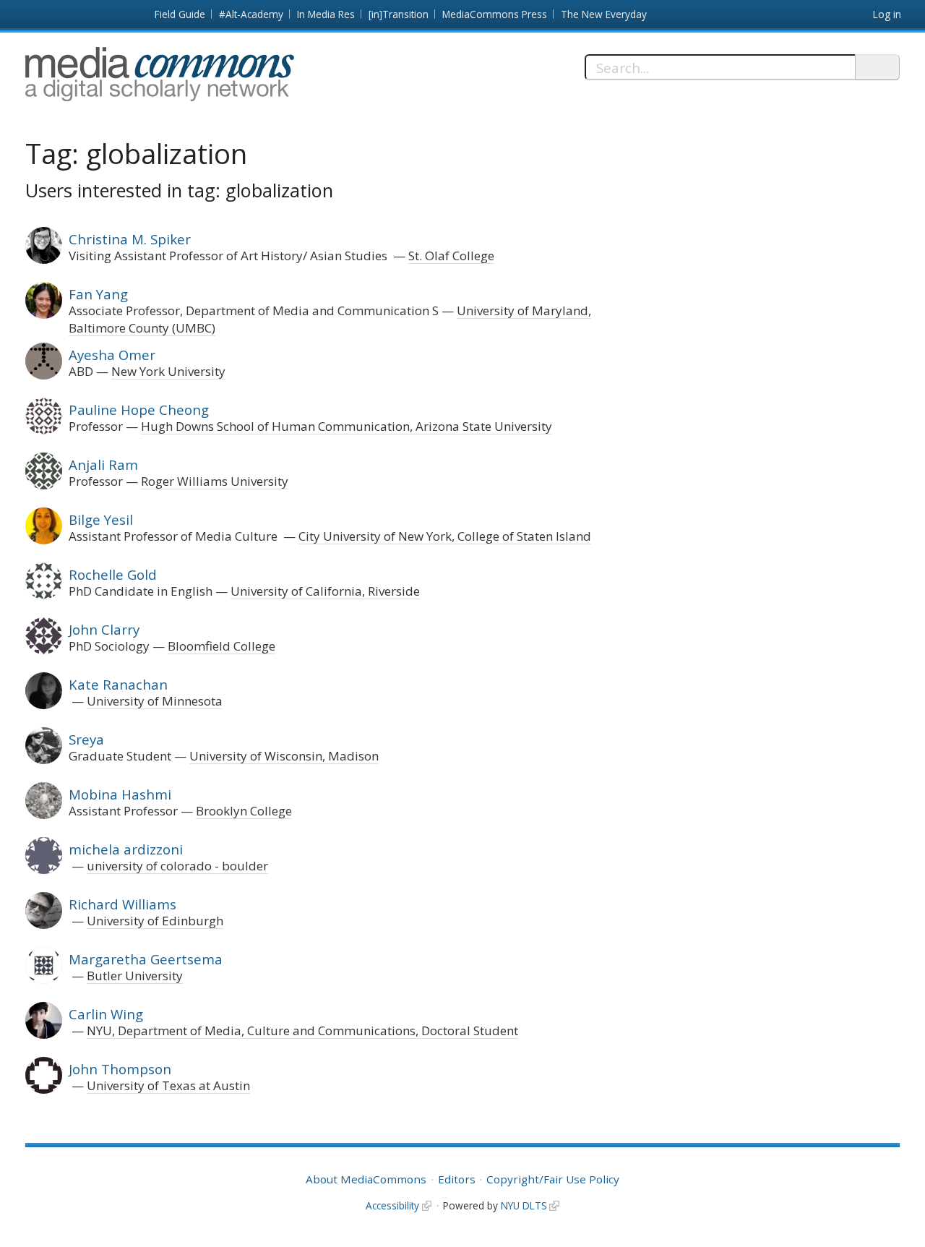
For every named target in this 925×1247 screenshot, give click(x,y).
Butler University (135, 975)
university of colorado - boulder (177, 865)
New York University (168, 371)
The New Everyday (604, 14)
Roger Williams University (214, 481)
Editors (457, 1179)
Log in (887, 14)
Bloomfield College (221, 646)
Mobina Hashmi (120, 794)
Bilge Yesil (101, 519)
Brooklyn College (244, 810)
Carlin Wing (106, 1014)
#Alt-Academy (251, 14)
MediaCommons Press (494, 14)
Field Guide (180, 14)
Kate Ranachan (118, 684)
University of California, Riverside (325, 591)
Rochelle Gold (113, 574)
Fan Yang (98, 294)
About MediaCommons (366, 1179)
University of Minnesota (155, 701)
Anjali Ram (103, 464)
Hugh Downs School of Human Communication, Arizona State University (346, 426)
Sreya (86, 739)
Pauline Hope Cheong (139, 409)
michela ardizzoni (126, 849)
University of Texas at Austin (168, 1085)
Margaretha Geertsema (146, 959)
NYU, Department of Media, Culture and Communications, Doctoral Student (302, 1030)
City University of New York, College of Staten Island (444, 536)
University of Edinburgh (155, 920)
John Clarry (104, 629)
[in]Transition (399, 14)
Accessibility (392, 1205)
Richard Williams (122, 904)
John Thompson (120, 1069)
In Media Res (326, 14)
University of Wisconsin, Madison (284, 755)
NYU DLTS (524, 1205)
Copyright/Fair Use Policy (552, 1179)
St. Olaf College (451, 255)
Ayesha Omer (112, 355)
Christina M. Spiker (130, 239)
